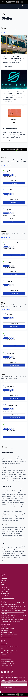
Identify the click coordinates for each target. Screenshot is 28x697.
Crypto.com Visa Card (8, 598)
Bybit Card (5, 591)
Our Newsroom (5, 657)
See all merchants (6, 309)
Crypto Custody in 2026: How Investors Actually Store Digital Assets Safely (13, 616)
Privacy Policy (12, 687)
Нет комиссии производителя (9, 634)
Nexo (3, 582)
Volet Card (5, 595)
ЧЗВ (2, 641)
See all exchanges (6, 165)
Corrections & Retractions (7, 661)
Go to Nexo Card (14, 293)
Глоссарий (4, 644)
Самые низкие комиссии (7, 628)
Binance (4, 580)
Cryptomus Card (6, 589)
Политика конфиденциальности (9, 646)
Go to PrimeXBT (14, 202)
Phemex (4, 584)
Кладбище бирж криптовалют (9, 650)
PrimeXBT (4, 578)
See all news (4, 33)
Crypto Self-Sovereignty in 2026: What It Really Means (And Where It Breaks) (13, 607)
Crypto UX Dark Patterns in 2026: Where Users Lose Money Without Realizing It (13, 603)
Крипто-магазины (6, 637)
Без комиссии (4, 630)
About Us (3, 654)
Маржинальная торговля (7, 632)
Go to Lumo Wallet (14, 398)
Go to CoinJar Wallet (14, 437)
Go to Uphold (14, 274)
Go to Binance (14, 221)
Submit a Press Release (7, 665)
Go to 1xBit (14, 346)
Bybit (3, 575)
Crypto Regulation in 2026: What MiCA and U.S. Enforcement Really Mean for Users (13, 620)
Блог (2, 648)
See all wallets (5, 381)
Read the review (14, 180)
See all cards (4, 237)
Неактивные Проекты (7, 652)
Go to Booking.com (14, 365)
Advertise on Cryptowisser (8, 663)
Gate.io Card (5, 593)
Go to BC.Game (14, 326)
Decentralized (4, 626)
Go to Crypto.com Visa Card (14, 254)
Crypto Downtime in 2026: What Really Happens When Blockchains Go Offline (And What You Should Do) (13, 612)
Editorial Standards (6, 659)
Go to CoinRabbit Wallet (14, 417)
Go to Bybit (14, 183)
